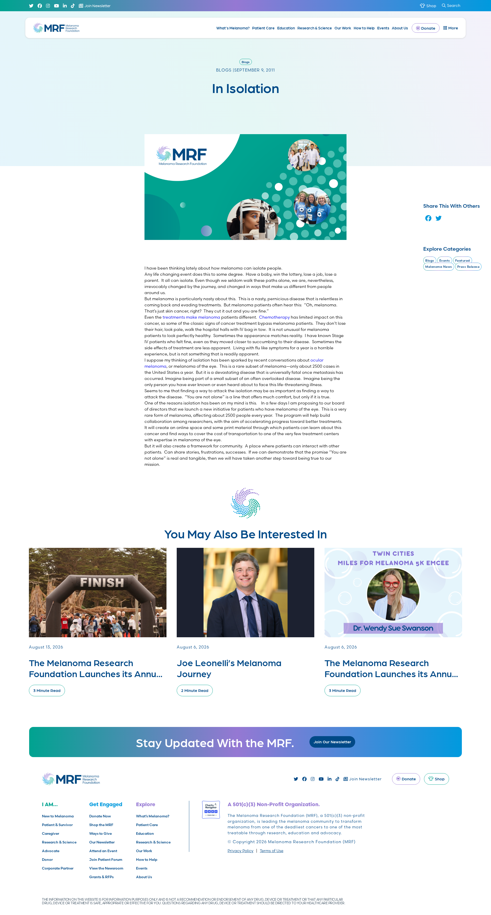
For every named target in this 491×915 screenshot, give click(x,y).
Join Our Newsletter (332, 741)
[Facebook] (40, 6)
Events (383, 28)
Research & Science (314, 28)
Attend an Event (103, 851)
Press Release (468, 267)
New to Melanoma (58, 816)
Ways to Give (100, 833)
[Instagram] (48, 6)
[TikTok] (73, 6)
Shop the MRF (101, 825)
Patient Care (263, 28)
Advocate (50, 851)
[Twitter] (31, 6)
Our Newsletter (102, 842)
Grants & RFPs (101, 877)
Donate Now (100, 816)
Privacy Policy (240, 850)
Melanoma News (438, 267)
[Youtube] (56, 6)
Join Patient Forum (105, 859)
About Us (400, 28)
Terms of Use (271, 850)
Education (286, 28)
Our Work (342, 28)
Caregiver (50, 833)
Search (453, 5)
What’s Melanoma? (233, 28)
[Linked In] (65, 6)
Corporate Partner (57, 868)
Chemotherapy (274, 317)
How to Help (364, 28)
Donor (47, 859)
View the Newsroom (106, 868)
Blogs (246, 62)
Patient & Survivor (57, 825)
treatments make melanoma (191, 317)
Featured (462, 260)
